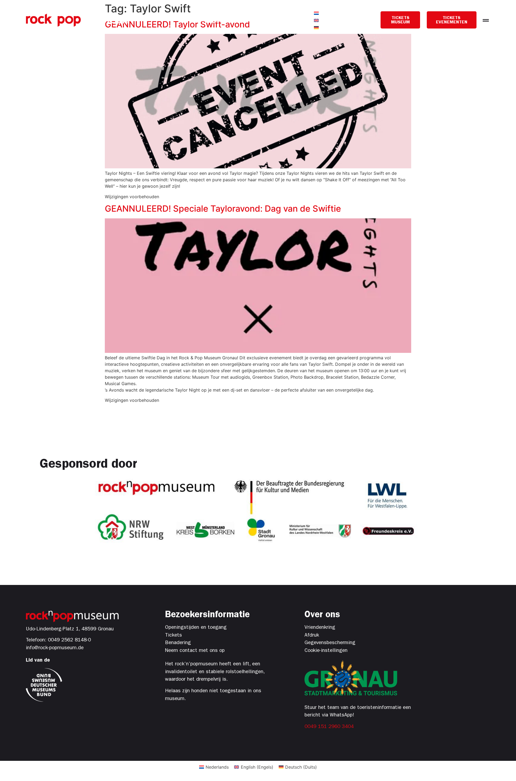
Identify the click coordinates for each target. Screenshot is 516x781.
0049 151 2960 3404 (329, 727)
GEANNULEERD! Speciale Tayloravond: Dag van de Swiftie (223, 208)
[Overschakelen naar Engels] (316, 20)
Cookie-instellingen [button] (325, 651)
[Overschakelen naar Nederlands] (316, 13)
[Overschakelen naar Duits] (316, 27)
